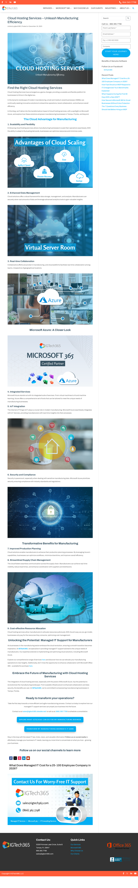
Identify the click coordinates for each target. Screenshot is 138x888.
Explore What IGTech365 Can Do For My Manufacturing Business (50, 719)
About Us (124, 8)
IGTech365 (108, 70)
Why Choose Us (81, 8)
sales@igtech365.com (44, 854)
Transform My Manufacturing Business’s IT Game (50, 729)
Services (47, 8)
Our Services (76, 844)
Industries (110, 8)
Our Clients (97, 8)
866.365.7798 (41, 851)
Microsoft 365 (63, 8)
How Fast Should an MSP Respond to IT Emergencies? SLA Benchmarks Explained (116, 88)
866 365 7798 (129, 2)
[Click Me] (2, 2)
